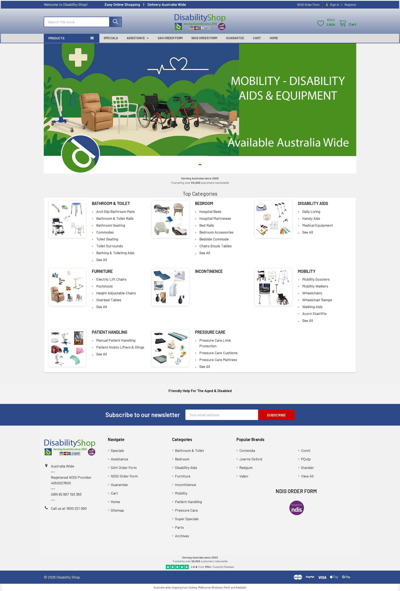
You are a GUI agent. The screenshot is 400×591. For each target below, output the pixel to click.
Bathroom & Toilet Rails (115, 218)
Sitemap (117, 510)
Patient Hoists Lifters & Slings (120, 347)
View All (307, 476)
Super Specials (187, 518)
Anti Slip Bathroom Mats (115, 211)
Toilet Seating (107, 239)
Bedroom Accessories (216, 232)
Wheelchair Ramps (317, 299)
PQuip (306, 459)
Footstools (104, 286)
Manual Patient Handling (115, 340)
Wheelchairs (312, 293)
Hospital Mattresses (215, 218)
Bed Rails (206, 225)
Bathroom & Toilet (111, 203)
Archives (182, 536)
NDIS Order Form (308, 4)
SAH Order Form (170, 38)
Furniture (102, 271)
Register (350, 4)
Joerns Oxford (250, 459)
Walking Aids (312, 306)
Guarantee (235, 38)
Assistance (136, 38)
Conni (305, 450)
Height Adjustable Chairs (116, 293)
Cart (257, 38)
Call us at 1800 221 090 (69, 508)
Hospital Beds (210, 211)
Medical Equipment (317, 225)
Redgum (245, 467)
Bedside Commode (214, 239)
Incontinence (209, 271)
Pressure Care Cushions (218, 352)
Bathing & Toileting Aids (115, 252)
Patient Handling (109, 332)
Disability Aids (313, 203)
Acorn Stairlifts (314, 313)
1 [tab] (200, 164)
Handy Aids (311, 218)
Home (274, 38)
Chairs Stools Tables (215, 246)
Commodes (105, 232)
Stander (307, 467)
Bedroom (204, 203)
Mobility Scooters (316, 279)
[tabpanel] (200, 108)
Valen (243, 476)
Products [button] (56, 38)
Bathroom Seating (110, 225)
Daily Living (311, 211)
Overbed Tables (108, 299)
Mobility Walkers (315, 286)
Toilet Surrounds (109, 246)
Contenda (247, 450)
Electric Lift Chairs (111, 279)
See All (101, 259)
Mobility (306, 271)
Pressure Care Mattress (218, 359)
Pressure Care (210, 332)
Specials (111, 38)
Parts (179, 527)
